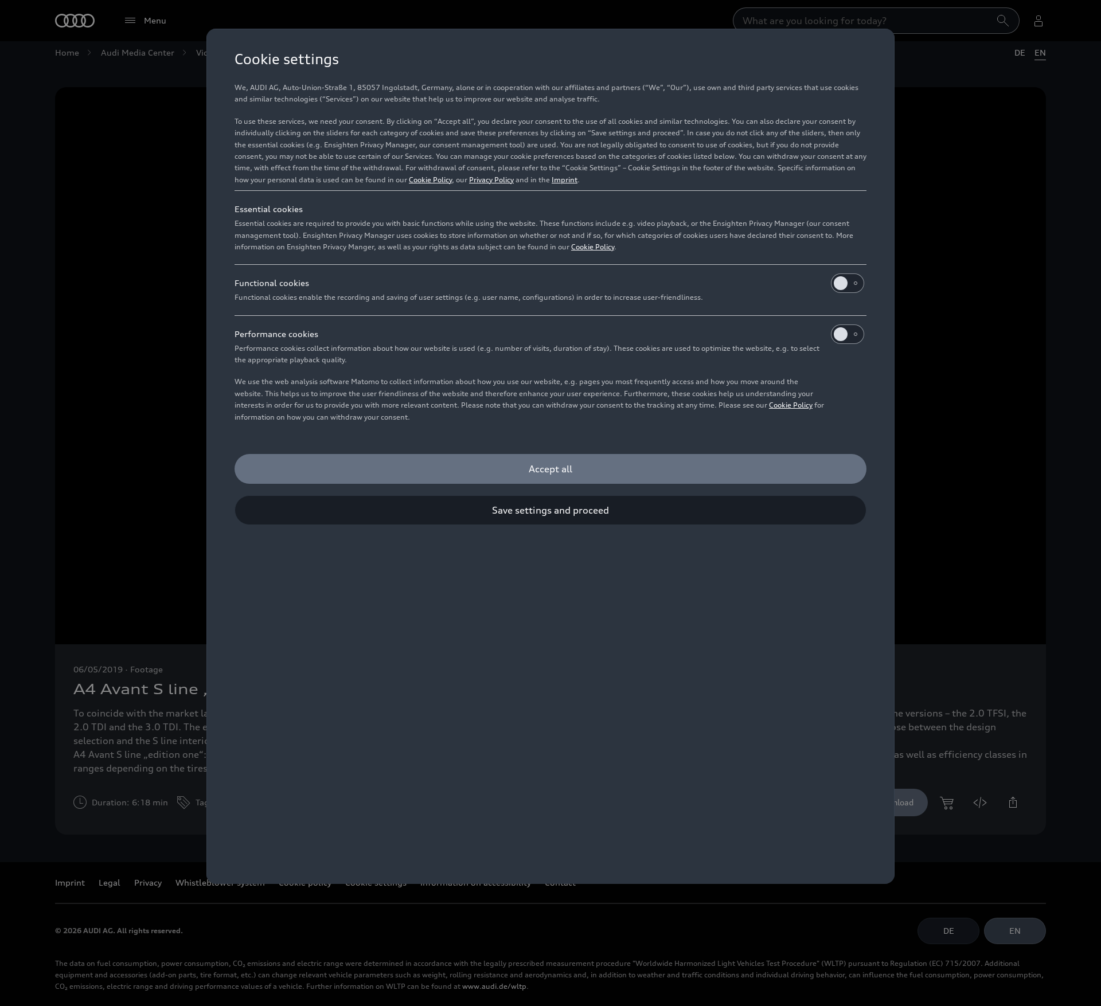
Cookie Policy (430, 179)
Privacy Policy (491, 179)
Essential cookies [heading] (269, 209)
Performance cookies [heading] (276, 334)
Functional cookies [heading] (272, 283)
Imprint (564, 179)
